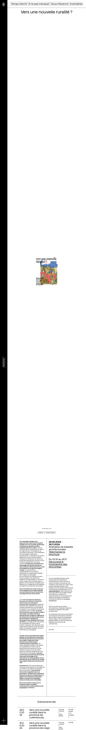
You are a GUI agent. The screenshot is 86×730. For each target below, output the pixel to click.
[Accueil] (3, 4)
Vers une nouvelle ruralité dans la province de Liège (39, 725)
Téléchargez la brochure (57, 553)
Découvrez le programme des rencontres (58, 564)
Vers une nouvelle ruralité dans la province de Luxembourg (39, 714)
